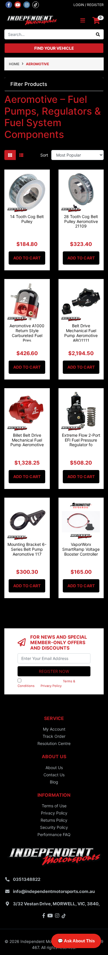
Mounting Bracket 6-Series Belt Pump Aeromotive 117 (26, 549)
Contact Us (54, 774)
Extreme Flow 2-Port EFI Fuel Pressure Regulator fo (81, 440)
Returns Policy (54, 820)
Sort (44, 155)
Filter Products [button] (28, 84)
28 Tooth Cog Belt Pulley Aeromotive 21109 (81, 221)
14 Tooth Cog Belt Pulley (27, 219)
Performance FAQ (54, 834)
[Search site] (98, 34)
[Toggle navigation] (83, 21)
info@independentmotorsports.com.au (54, 891)
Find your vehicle (54, 48)
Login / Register (88, 5)
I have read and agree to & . (46, 683)
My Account (54, 729)
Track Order (54, 736)
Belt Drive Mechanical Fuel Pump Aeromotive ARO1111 (81, 332)
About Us (54, 767)
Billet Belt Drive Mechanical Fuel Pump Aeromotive (27, 440)
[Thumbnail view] (10, 155)
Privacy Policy (51, 686)
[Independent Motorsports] (31, 20)
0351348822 (26, 879)
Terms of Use (54, 805)
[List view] (21, 155)
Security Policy (54, 827)
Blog (54, 781)
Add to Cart (27, 257)
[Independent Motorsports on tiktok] (35, 4)
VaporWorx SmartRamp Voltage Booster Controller (81, 549)
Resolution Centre (54, 743)
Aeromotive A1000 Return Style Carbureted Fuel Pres (27, 332)
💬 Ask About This (76, 940)
